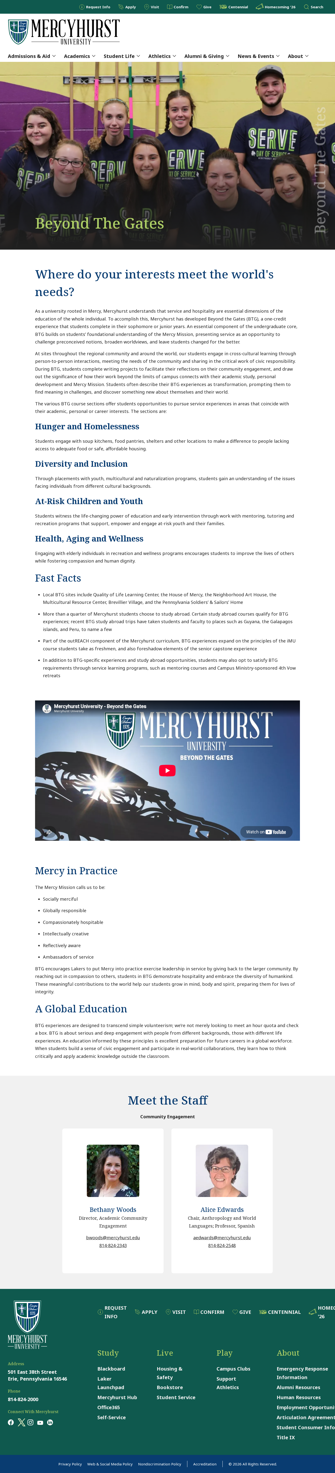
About (295, 56)
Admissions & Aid (29, 56)
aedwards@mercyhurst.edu (222, 1237)
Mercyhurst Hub (117, 1397)
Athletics (159, 56)
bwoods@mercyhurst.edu (113, 1237)
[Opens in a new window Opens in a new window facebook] (11, 1422)
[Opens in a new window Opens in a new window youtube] (40, 1422)
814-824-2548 (222, 1245)
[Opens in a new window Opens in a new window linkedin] (50, 1422)
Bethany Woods (113, 1209)
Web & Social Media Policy (110, 1464)
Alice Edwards (222, 1209)
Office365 (108, 1407)
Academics (77, 56)
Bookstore (170, 1387)
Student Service (176, 1397)
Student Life (119, 56)
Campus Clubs (233, 1368)
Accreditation (205, 1464)
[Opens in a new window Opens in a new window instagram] (30, 1422)
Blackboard (111, 1368)
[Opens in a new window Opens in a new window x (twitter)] (21, 1422)
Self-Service (111, 1417)
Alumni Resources (298, 1387)
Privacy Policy (70, 1464)
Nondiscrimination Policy (159, 1464)
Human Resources (299, 1397)
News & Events (256, 56)
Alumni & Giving (204, 56)
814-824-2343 (113, 1245)
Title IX (286, 1437)
